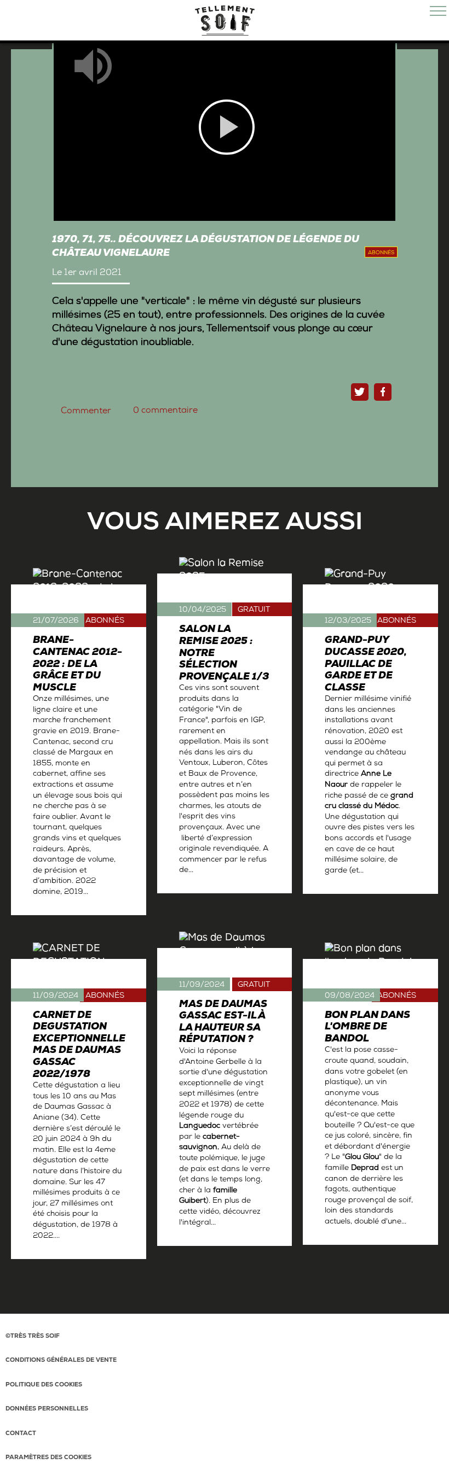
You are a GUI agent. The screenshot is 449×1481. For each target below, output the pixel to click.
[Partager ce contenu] (383, 392)
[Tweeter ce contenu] (360, 392)
